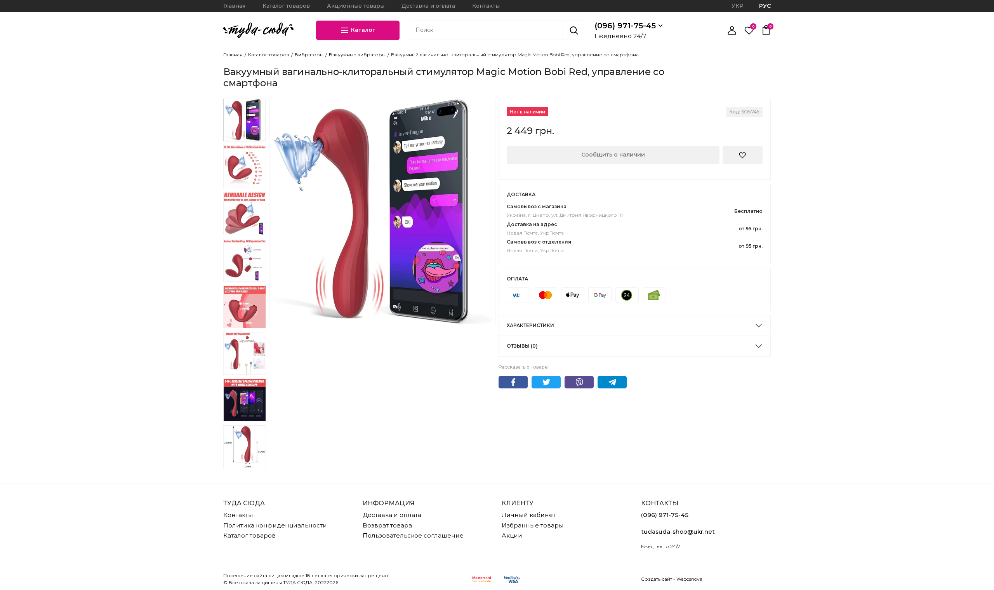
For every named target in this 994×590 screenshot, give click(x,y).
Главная (234, 5)
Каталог (362, 29)
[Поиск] (574, 30)
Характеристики (530, 325)
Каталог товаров (286, 5)
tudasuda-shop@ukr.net (678, 531)
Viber (579, 382)
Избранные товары (533, 525)
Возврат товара (387, 525)
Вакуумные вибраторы (357, 54)
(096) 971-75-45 (626, 25)
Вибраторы (309, 54)
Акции (512, 535)
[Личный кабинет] (732, 30)
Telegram (612, 382)
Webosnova (689, 579)
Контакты (486, 5)
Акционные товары (355, 5)
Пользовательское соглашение (413, 535)
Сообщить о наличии (613, 154)
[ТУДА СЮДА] (258, 30)
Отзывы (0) (522, 346)
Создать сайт (656, 579)
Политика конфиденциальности (275, 525)
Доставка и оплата (428, 5)
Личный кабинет (529, 515)
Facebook (513, 382)
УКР (738, 5)
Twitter (546, 382)
